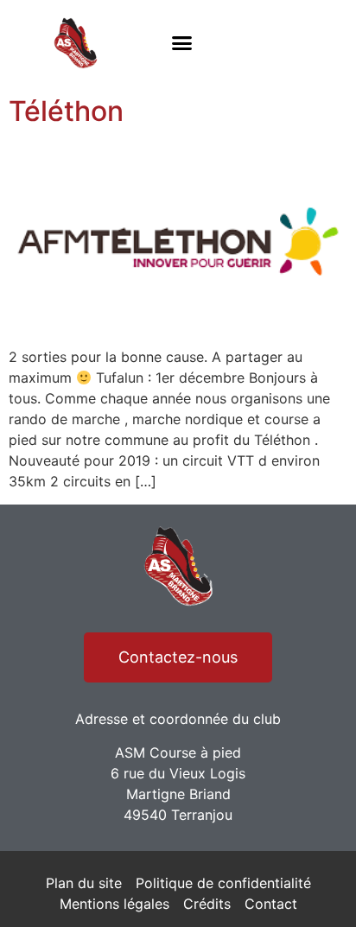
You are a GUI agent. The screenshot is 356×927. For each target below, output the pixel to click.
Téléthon (66, 111)
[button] (181, 43)
